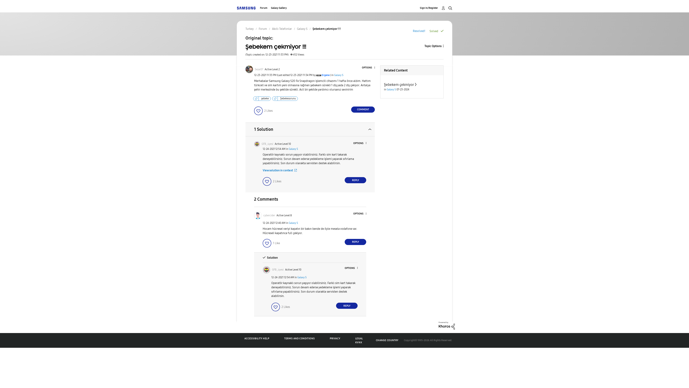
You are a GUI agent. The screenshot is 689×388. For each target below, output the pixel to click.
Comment (363, 109)
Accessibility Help (256, 338)
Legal (359, 338)
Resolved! (419, 31)
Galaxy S (338, 75)
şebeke (265, 98)
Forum (263, 8)
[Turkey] (246, 8)
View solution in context (278, 170)
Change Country (387, 340)
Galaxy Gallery (279, 8)
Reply (355, 180)
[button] (368, 68)
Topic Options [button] (433, 46)
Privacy (335, 338)
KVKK (358, 342)
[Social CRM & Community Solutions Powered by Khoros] (447, 325)
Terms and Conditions (299, 338)
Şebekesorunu (288, 98)
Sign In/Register (429, 8)
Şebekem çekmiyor (399, 84)
